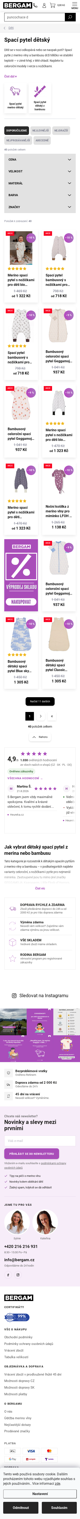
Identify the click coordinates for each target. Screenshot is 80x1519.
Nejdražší (61, 130)
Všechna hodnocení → (25, 778)
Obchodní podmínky (18, 1337)
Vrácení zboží (13, 1350)
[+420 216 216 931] (35, 5)
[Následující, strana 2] (40, 716)
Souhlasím (59, 1508)
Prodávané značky (17, 1431)
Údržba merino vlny (17, 1418)
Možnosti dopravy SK (19, 1387)
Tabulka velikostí (16, 1357)
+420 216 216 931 (21, 1246)
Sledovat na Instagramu (43, 995)
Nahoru (43, 737)
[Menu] (74, 5)
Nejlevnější (40, 130)
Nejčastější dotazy (17, 1425)
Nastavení (40, 1494)
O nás (8, 1411)
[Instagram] (18, 1275)
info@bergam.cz (19, 1259)
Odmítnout (21, 1508)
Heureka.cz (17, 814)
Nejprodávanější (18, 140)
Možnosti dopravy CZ (19, 1381)
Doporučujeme (16, 130)
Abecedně (42, 140)
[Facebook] (8, 1275)
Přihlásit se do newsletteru (31, 1153)
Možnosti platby (15, 1394)
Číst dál (9, 76)
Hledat (70, 17)
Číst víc (40, 888)
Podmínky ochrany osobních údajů (28, 1344)
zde (57, 1484)
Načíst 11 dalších (40, 701)
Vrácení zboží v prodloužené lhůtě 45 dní (32, 1374)
